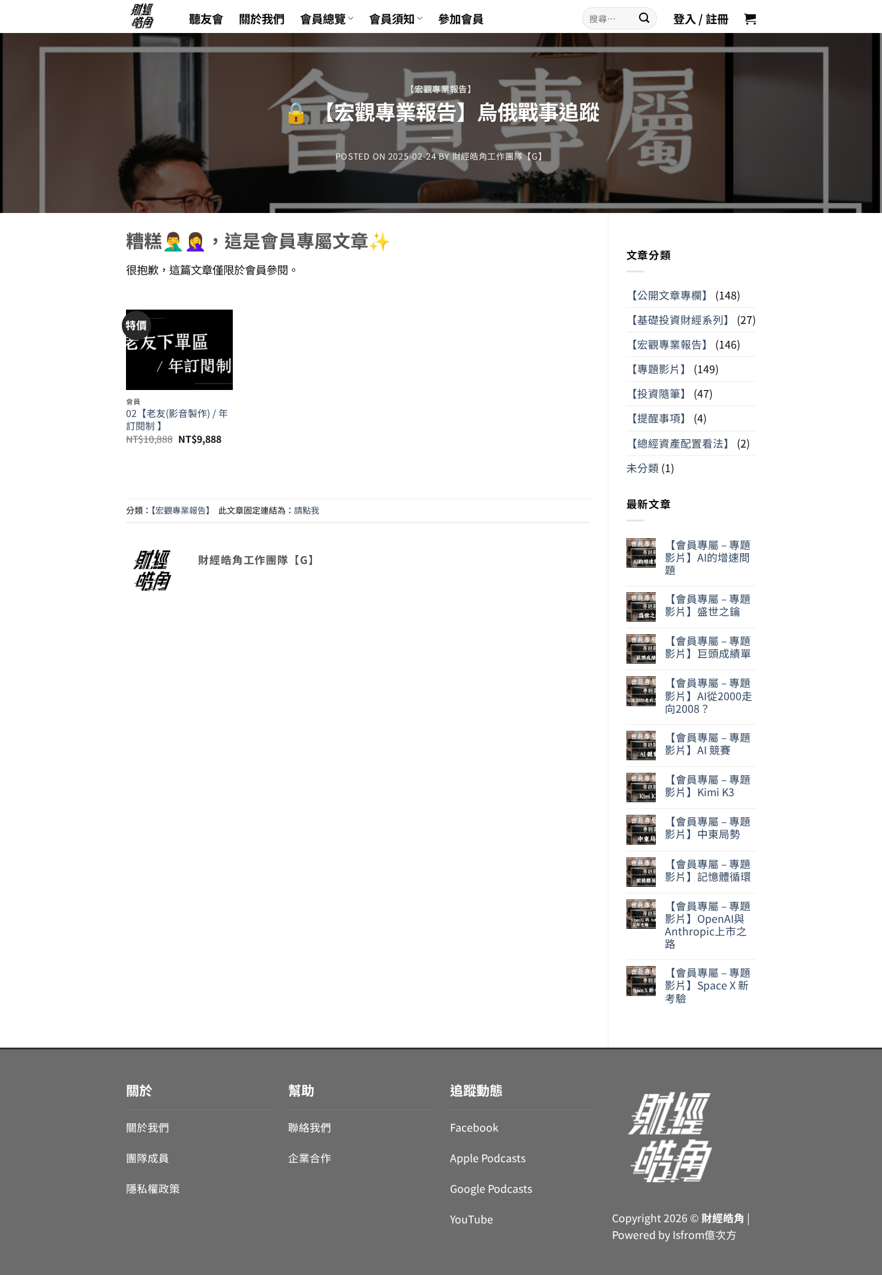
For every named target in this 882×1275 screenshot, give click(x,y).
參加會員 (461, 18)
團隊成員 (147, 1157)
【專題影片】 (658, 368)
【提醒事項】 (658, 417)
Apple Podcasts (488, 1157)
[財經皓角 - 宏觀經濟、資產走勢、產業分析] (148, 16)
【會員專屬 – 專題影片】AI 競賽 (708, 743)
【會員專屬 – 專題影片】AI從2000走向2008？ (708, 695)
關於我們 (261, 18)
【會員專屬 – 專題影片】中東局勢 (708, 827)
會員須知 (392, 18)
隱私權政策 (153, 1188)
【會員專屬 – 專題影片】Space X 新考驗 (708, 985)
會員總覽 (323, 18)
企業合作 (309, 1157)
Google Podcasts (491, 1188)
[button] (750, 18)
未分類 (642, 467)
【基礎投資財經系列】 (680, 319)
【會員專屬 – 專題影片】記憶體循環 (708, 870)
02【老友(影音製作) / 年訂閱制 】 (177, 419)
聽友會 (206, 18)
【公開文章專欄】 (669, 294)
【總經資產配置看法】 (680, 443)
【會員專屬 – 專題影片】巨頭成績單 (708, 646)
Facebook (474, 1127)
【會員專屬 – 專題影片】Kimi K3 (708, 785)
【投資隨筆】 (658, 393)
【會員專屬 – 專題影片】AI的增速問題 (708, 557)
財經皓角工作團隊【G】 (499, 156)
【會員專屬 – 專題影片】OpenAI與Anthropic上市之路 (708, 924)
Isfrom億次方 (705, 1234)
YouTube (471, 1218)
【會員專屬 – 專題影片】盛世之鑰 (708, 604)
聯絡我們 (309, 1127)
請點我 (306, 510)
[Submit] (644, 18)
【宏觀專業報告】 (441, 89)
